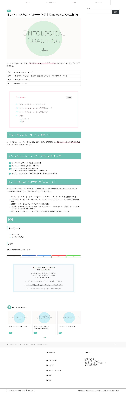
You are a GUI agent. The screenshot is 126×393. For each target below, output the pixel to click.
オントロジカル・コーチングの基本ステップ (36, 108)
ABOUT (75, 2)
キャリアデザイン (51, 2)
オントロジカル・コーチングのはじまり (34, 112)
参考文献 (30, 390)
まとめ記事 (52, 360)
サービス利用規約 (91, 365)
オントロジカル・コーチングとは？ (32, 104)
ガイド (51, 365)
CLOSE (69, 97)
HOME (27, 2)
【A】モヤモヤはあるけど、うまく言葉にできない (44, 281)
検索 (88, 8)
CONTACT (98, 2)
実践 (50, 375)
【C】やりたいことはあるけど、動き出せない (44, 288)
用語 (9, 10)
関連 (21, 116)
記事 (22, 121)
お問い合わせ (89, 359)
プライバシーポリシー (92, 361)
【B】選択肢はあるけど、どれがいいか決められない (44, 285)
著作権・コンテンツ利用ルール (96, 363)
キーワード (25, 119)
